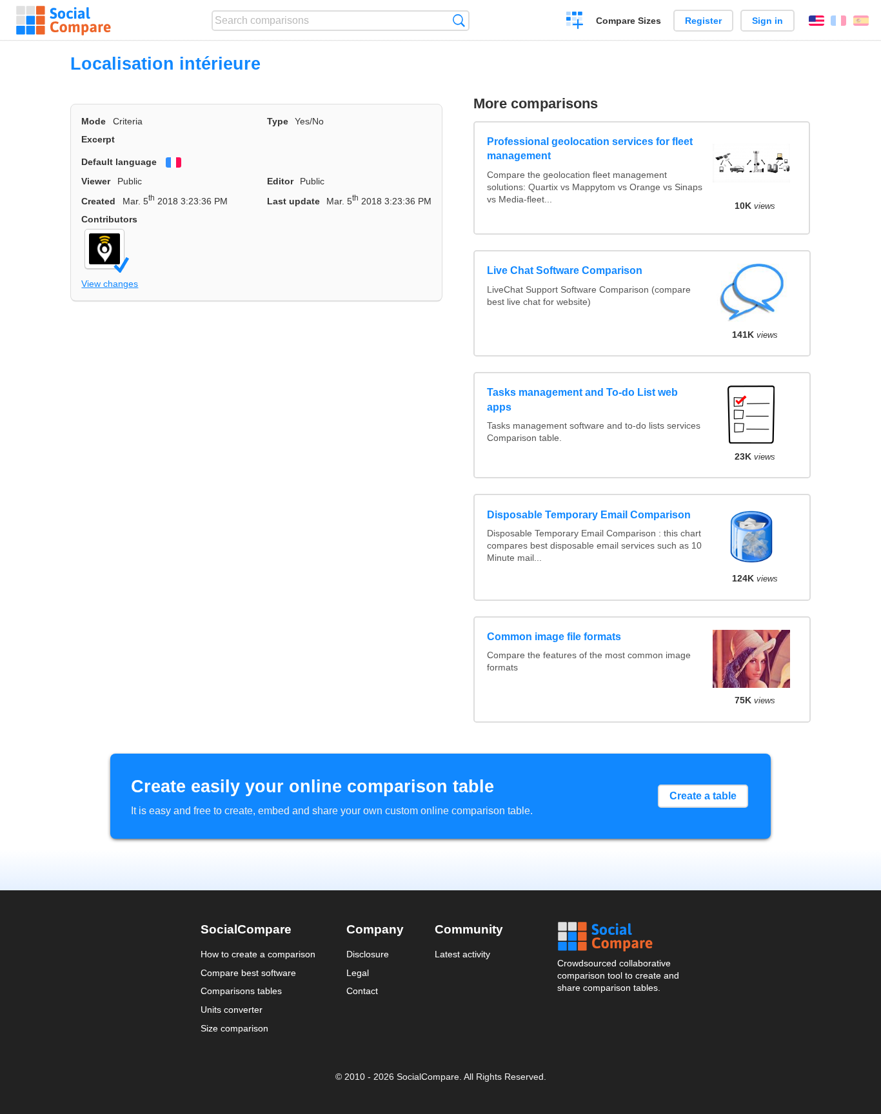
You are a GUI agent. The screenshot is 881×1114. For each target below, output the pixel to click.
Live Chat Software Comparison (564, 270)
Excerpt (98, 139)
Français (838, 20)
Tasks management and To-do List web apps (582, 399)
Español (861, 20)
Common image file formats (554, 636)
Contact (362, 991)
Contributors (109, 219)
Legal (357, 973)
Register (703, 20)
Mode (93, 121)
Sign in (767, 20)
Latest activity (462, 954)
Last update (293, 201)
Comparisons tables (241, 991)
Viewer (95, 181)
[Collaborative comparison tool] (63, 20)
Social (619, 936)
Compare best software (248, 973)
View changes (109, 283)
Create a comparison (575, 22)
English (816, 20)
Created (98, 201)
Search (459, 20)
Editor (280, 181)
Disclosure (367, 954)
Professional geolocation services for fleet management (590, 148)
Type (277, 121)
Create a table (703, 795)
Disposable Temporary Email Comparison (589, 514)
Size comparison (234, 1028)
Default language (119, 162)
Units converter (231, 1009)
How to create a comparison (258, 954)
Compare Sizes (628, 20)
